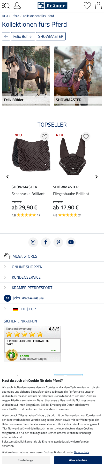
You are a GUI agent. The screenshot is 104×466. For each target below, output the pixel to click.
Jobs (25, 298)
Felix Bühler (23, 36)
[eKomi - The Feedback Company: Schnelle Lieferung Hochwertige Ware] (32, 343)
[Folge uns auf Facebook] (46, 242)
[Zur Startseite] (52, 5)
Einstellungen (26, 460)
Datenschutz (81, 452)
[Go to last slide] (8, 177)
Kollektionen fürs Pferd (38, 15)
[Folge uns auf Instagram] (33, 242)
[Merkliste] (87, 5)
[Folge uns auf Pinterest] (58, 242)
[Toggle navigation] (6, 6)
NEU (5, 15)
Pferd (15, 15)
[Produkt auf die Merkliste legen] (44, 136)
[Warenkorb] (98, 5)
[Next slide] (96, 177)
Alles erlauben (78, 460)
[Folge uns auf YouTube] (71, 242)
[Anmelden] (17, 5)
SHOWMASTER (50, 36)
